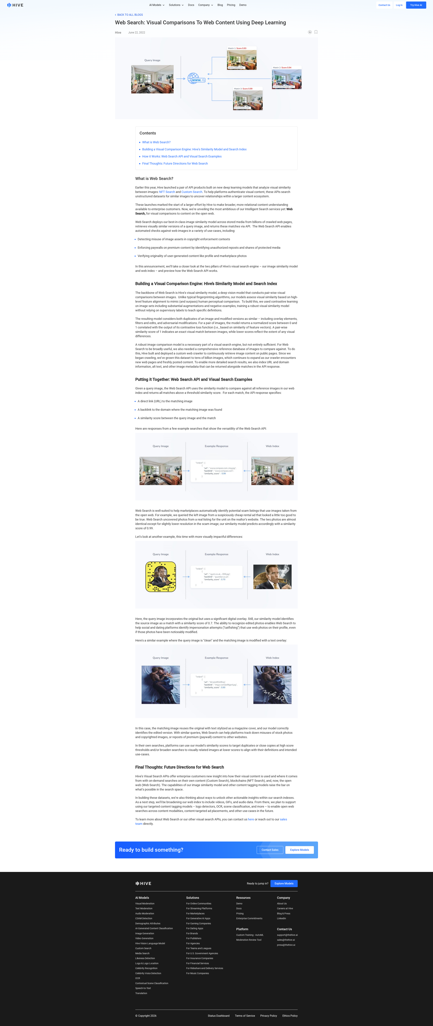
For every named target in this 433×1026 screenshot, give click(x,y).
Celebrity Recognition (146, 968)
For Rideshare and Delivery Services (204, 968)
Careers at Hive (285, 908)
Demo (239, 903)
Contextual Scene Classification (151, 983)
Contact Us (384, 5)
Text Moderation (143, 908)
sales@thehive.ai (286, 939)
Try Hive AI (416, 5)
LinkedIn (281, 918)
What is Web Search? (156, 142)
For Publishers (193, 938)
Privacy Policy (268, 1015)
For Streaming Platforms (199, 908)
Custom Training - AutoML (250, 935)
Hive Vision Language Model (150, 943)
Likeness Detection (145, 958)
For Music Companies (197, 973)
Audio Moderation (144, 913)
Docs (239, 908)
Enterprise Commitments (249, 918)
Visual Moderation (144, 903)
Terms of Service (245, 1015)
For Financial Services (197, 963)
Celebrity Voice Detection (148, 973)
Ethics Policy (290, 1015)
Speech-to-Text (143, 988)
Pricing (240, 913)
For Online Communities (198, 903)
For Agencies (193, 943)
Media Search (142, 953)
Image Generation (144, 933)
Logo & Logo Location (146, 963)
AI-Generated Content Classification (154, 928)
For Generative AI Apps (198, 918)
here (251, 819)
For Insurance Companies (199, 958)
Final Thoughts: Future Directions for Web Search (175, 163)
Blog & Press (283, 913)
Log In (399, 5)
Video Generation (144, 938)
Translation (141, 993)
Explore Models (299, 849)
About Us (282, 903)
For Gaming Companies (198, 923)
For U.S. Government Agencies (202, 953)
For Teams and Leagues (198, 948)
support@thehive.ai (287, 935)
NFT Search (167, 192)
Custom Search (191, 192)
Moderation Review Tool (248, 939)
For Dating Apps (194, 928)
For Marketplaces (195, 913)
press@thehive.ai (286, 945)
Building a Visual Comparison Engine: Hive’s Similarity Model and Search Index (194, 149)
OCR (137, 978)
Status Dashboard (219, 1015)
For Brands (192, 933)
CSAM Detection (143, 918)
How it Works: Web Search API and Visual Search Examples (182, 156)
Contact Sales (270, 849)
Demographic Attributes (147, 923)
